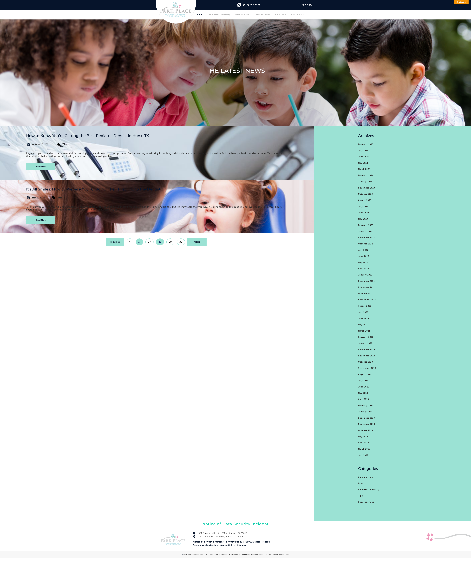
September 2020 (367, 368)
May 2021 (363, 324)
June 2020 (363, 386)
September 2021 (367, 299)
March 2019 (364, 448)
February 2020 (365, 405)
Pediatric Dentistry (220, 14)
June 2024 (363, 156)
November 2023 (366, 187)
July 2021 (363, 312)
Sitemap (242, 545)
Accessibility (227, 545)
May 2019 (363, 436)
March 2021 (364, 330)
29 (170, 241)
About (200, 14)
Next (197, 241)
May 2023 (363, 218)
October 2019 (365, 430)
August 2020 (364, 374)
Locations (280, 14)
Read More (40, 166)
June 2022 (363, 256)
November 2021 (366, 287)
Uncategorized (366, 501)
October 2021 (365, 293)
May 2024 (363, 162)
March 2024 (364, 169)
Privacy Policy (234, 541)
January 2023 (365, 231)
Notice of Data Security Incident (235, 524)
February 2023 (365, 225)
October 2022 (365, 243)
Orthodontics (242, 14)
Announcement (366, 477)
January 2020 (365, 411)
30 (180, 241)
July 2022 (363, 250)
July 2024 (363, 150)
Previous (115, 241)
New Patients (262, 14)
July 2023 (363, 206)
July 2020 (363, 380)
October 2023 (365, 193)
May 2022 (363, 262)
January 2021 (365, 343)
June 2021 (363, 318)
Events (362, 483)
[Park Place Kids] (176, 13)
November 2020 (366, 355)
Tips (65, 144)
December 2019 (366, 417)
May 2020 (363, 393)
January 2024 (365, 181)
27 (149, 241)
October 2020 (365, 361)
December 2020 (366, 349)
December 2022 (366, 237)
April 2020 (363, 399)
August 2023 (364, 200)
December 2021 (366, 281)
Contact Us (297, 14)
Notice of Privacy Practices (208, 541)
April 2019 (363, 442)
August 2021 (364, 305)
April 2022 (363, 268)
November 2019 (366, 424)
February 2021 (365, 336)
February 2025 (365, 144)
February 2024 (365, 175)
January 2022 (365, 274)
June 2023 (363, 212)
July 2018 (363, 455)
